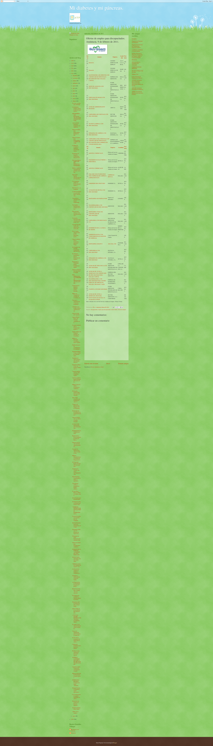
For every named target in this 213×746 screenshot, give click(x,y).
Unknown (73, 733)
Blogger (115, 743)
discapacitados (94, 309)
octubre (74, 80)
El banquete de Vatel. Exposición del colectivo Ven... (76, 538)
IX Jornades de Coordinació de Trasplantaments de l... (76, 413)
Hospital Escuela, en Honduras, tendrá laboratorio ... (76, 690)
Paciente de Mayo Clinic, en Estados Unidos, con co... (76, 367)
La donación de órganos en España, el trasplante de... (76, 571)
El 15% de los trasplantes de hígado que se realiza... (76, 640)
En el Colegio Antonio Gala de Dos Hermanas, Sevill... (76, 233)
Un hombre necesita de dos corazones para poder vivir (76, 220)
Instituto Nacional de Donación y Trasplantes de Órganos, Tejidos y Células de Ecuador (137, 55)
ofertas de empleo (122, 309)
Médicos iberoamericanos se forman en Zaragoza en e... (76, 458)
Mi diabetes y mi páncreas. (96, 7)
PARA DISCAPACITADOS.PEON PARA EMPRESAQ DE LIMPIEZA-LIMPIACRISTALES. (98, 175)
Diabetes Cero (135, 74)
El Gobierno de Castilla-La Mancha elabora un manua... (76, 597)
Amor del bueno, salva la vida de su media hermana (76, 419)
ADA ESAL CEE (112, 244)
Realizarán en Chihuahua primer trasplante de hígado (75, 264)
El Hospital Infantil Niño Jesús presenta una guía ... (76, 393)
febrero (74, 101)
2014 (72, 66)
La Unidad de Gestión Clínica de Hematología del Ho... (76, 109)
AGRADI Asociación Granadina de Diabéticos (137, 88)
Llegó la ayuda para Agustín (75, 314)
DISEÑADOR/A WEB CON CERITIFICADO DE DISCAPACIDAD (96, 213)
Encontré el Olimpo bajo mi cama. (137, 71)
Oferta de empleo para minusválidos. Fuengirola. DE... (76, 132)
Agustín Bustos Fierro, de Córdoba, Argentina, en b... (76, 319)
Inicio (108, 363)
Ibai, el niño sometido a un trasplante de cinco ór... (76, 400)
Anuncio (99, 57)
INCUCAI (134, 60)
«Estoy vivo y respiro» (75, 712)
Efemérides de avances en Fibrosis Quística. (75, 703)
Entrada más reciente (91, 363)
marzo (74, 98)
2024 (72, 60)
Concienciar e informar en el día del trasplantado (76, 200)
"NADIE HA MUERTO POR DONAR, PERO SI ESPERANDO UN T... (76, 510)
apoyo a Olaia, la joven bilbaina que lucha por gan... (76, 610)
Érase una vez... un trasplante (76, 188)
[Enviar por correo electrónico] (116, 307)
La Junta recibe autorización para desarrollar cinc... (76, 426)
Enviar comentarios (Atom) (97, 367)
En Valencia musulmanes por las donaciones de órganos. (76, 256)
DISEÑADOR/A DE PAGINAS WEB (98, 198)
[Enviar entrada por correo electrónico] (113, 307)
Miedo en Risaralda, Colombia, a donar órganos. (76, 340)
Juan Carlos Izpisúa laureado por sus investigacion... (76, 177)
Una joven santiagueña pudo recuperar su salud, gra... (76, 633)
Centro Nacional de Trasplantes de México (137, 77)
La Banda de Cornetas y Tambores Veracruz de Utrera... (75, 148)
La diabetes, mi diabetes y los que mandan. (137, 50)
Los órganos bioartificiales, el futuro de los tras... (76, 207)
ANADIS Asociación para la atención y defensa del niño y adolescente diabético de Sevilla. (137, 82)
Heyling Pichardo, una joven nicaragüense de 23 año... (76, 525)
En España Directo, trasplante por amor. (76, 432)
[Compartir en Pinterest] (122, 307)
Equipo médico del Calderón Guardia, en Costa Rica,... (76, 334)
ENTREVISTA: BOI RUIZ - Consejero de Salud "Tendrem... (76, 682)
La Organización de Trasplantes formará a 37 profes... (76, 584)
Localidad (121, 57)
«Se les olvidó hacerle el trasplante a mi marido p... (76, 125)
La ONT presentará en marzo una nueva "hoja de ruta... (76, 194)
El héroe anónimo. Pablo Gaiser (76, 708)
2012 (72, 71)
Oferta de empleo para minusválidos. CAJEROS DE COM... (76, 140)
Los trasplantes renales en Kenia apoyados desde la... (76, 183)
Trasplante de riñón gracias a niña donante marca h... (76, 360)
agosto (74, 86)
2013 (72, 68)
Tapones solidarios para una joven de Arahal (76, 271)
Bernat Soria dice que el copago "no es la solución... (76, 591)
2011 (72, 73)
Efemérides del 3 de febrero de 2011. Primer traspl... (76, 604)
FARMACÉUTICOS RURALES (136, 67)
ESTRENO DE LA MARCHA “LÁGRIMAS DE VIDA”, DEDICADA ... (76, 552)
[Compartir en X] (119, 307)
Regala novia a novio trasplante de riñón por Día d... (76, 438)
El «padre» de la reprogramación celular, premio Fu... (76, 626)
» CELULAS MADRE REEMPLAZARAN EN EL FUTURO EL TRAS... (76, 618)
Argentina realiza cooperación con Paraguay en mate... (76, 669)
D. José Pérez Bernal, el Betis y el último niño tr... (76, 493)
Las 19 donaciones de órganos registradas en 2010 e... (76, 696)
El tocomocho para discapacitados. (76, 498)
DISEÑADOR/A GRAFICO (95, 244)
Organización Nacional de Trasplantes (137, 41)
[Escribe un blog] (117, 307)
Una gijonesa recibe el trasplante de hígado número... (75, 486)
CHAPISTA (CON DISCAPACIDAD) (98, 289)
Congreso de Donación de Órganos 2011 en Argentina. (76, 406)
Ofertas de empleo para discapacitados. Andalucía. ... (76, 545)
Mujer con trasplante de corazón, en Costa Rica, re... (76, 295)
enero (74, 716)
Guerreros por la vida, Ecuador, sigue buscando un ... (76, 444)
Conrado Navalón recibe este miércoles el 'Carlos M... (76, 227)
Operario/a (91, 62)
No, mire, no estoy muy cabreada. (76, 103)
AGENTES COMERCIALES (96, 153)
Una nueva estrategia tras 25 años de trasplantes (76, 302)
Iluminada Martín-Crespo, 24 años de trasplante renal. (76, 353)
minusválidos (114, 309)
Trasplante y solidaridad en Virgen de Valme (76, 578)
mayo (74, 93)
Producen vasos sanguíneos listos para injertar (75, 653)
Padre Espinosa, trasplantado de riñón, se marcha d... (76, 479)
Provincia (125, 57)
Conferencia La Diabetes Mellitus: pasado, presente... (75, 288)
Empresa (115, 57)
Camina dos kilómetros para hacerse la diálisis (76, 646)
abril (74, 96)
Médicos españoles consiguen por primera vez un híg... (76, 170)
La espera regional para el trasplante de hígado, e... (76, 327)
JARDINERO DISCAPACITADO (97, 183)
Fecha (87, 57)
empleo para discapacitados (104, 309)
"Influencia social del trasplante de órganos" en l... (76, 565)
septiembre (75, 83)
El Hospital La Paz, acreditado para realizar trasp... (76, 503)
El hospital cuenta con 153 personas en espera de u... (76, 531)
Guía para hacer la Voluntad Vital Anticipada (136, 63)
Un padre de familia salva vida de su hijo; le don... (76, 451)
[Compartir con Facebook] (120, 307)
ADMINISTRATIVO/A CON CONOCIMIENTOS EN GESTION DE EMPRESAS (97, 236)
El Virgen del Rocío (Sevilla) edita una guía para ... (76, 464)
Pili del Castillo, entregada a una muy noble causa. (76, 559)
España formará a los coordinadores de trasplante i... (76, 347)
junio (74, 91)
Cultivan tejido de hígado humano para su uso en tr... (76, 380)
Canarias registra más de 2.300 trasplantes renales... (76, 373)
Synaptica (134, 39)
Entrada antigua (123, 363)
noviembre (75, 78)
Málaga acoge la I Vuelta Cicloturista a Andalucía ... (76, 386)
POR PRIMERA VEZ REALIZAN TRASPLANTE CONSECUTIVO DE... (76, 117)
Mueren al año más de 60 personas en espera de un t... (76, 675)
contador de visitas (73, 35)
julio (74, 88)
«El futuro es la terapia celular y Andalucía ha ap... (76, 309)
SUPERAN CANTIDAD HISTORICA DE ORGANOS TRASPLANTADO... (76, 661)
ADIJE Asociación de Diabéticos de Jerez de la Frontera (137, 93)
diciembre (75, 75)
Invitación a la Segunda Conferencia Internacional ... (76, 155)
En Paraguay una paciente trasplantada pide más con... (76, 249)
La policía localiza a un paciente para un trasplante (76, 518)
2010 (72, 719)
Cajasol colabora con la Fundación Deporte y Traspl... (76, 241)
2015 (72, 63)
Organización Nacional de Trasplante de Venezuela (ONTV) (137, 46)
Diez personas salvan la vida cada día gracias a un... (76, 213)
